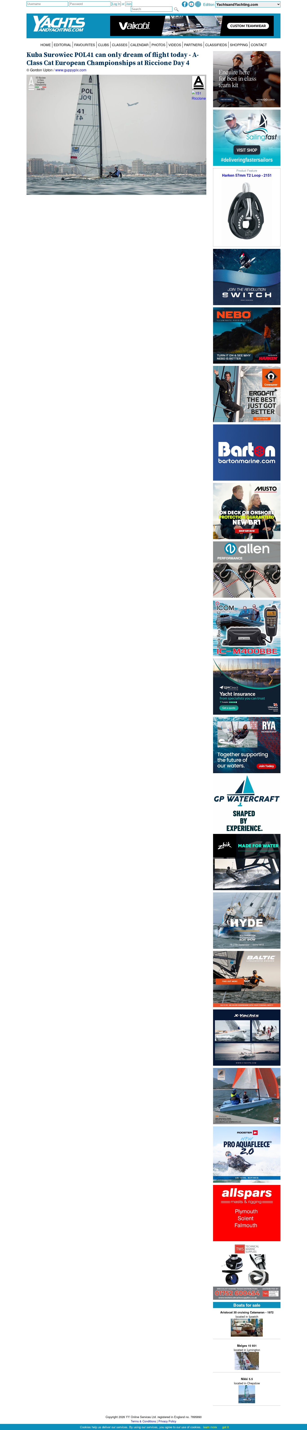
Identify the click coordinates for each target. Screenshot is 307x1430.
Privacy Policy (167, 1421)
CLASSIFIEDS (216, 44)
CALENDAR (139, 44)
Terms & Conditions (143, 1421)
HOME (45, 44)
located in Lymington (247, 1348)
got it (225, 1427)
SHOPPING (239, 44)
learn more (210, 1427)
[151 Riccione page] (199, 99)
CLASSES (119, 44)
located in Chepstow (247, 1381)
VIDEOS (174, 44)
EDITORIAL (62, 44)
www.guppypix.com (70, 69)
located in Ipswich (247, 1314)
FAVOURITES (84, 44)
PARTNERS (193, 44)
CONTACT (259, 44)
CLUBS (103, 44)
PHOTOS (158, 44)
